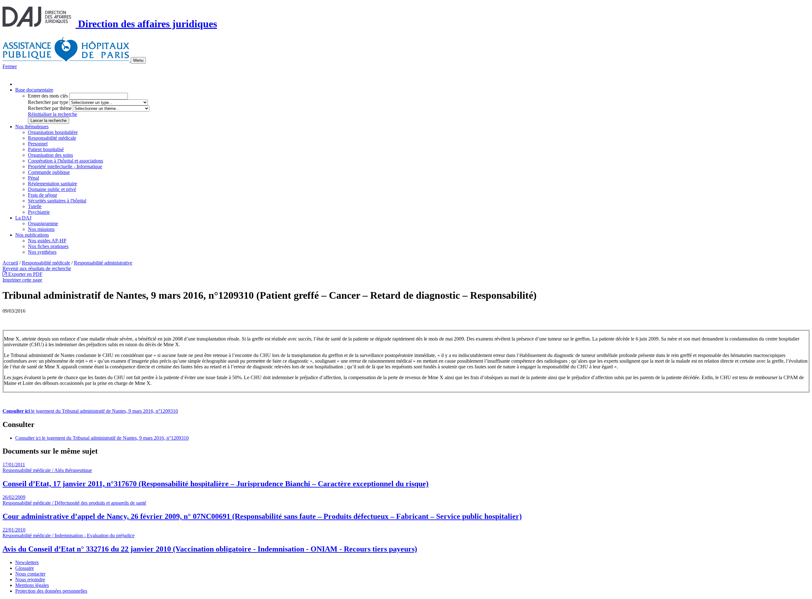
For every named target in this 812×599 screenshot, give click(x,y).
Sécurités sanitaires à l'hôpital (57, 200)
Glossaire (24, 568)
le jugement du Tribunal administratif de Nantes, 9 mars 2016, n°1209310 (90, 411)
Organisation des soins (50, 155)
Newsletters (27, 562)
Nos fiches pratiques (48, 246)
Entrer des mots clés (48, 96)
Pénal (33, 178)
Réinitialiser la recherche (52, 114)
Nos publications (32, 235)
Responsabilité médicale (52, 138)
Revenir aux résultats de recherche (37, 268)
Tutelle (35, 206)
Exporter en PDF (25, 274)
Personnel (38, 143)
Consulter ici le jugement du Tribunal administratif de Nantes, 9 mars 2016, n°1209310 (102, 438)
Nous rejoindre (30, 579)
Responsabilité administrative (103, 262)
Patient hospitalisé (46, 149)
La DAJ (23, 217)
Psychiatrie (39, 212)
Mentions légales (32, 585)
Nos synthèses (42, 252)
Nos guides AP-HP (47, 240)
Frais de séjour (42, 195)
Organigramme (43, 223)
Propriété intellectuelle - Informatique (65, 166)
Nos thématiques (32, 126)
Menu (138, 60)
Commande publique (49, 172)
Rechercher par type (48, 102)
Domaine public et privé (52, 189)
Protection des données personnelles (51, 591)
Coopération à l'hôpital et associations (65, 160)
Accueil (10, 262)
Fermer (10, 66)
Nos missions (41, 229)
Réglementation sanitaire (52, 183)
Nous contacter (30, 574)
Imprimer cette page (22, 280)
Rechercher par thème (50, 108)
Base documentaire (34, 89)
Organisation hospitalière (53, 132)
